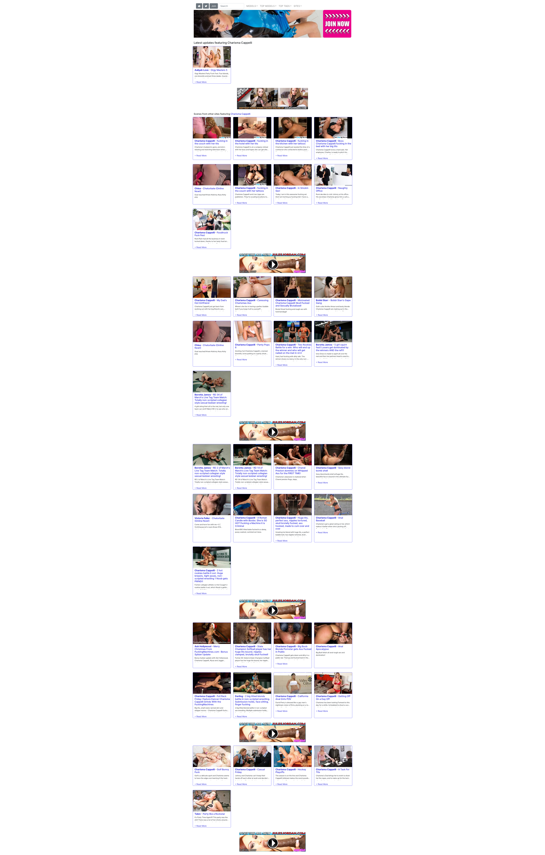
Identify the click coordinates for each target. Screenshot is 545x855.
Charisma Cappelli (240, 113)
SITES (297, 6)
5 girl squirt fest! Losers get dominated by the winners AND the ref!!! (332, 347)
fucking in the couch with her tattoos (251, 189)
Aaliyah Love (202, 70)
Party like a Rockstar (214, 813)
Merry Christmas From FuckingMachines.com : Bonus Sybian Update (211, 650)
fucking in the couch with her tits (211, 142)
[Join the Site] (272, 98)
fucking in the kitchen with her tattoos (292, 142)
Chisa (198, 188)
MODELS (251, 6)
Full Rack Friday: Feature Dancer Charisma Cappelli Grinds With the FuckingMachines (212, 700)
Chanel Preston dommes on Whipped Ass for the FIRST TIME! (291, 470)
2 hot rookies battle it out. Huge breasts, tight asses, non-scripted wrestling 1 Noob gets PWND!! (211, 576)
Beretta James (324, 344)
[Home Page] (199, 5)
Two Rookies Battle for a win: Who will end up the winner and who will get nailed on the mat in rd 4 (293, 348)
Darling (239, 696)
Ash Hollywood (203, 646)
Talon (198, 813)
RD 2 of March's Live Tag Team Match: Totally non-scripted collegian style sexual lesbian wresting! (212, 471)
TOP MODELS (267, 6)
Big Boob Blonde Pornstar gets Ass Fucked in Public (293, 649)
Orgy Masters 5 (219, 70)
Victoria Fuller (202, 518)
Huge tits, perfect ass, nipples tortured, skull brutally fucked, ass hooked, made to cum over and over (292, 523)
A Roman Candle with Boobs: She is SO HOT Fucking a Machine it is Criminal (251, 521)
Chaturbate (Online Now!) (209, 189)
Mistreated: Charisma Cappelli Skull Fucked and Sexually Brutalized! (292, 303)
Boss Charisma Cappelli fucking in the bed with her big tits (333, 143)
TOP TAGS (284, 6)
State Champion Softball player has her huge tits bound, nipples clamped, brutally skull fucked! (253, 650)
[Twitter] (206, 5)
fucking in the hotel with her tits (251, 142)
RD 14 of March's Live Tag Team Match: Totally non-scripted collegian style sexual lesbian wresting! (251, 471)
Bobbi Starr (322, 300)
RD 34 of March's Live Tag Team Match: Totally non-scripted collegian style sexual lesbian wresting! (211, 398)
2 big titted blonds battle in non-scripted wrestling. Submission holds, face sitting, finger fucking (252, 700)
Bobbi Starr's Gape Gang (333, 301)
